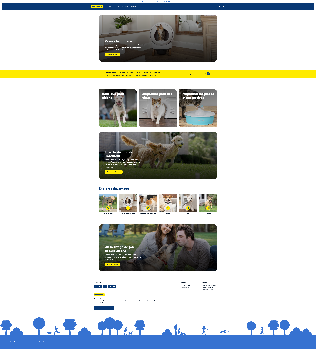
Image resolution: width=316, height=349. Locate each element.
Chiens (108, 6)
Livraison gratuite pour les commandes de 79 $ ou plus (159, 2)
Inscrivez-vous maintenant (104, 308)
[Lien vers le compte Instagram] (96, 286)
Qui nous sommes (112, 264)
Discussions (116, 6)
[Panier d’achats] (220, 6)
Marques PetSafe (18, 341)
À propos (133, 6)
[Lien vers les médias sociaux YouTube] (114, 286)
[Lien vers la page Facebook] (100, 286)
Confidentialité (38, 341)
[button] (108, 6)
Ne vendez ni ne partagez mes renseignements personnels (58, 341)
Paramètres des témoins (81, 341)
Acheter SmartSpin (112, 54)
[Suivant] (184, 1)
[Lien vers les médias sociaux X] (105, 286)
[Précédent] (132, 1)
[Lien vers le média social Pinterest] (110, 286)
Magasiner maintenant (114, 172)
